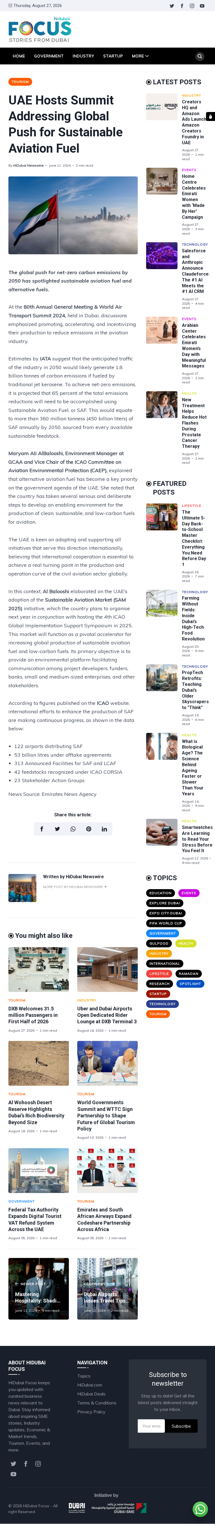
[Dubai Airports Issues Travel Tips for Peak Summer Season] (107, 1289)
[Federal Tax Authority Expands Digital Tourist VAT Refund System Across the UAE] (38, 1170)
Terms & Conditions (96, 1403)
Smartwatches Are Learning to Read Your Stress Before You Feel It (197, 839)
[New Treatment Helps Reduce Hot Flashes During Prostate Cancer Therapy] (164, 428)
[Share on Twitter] (57, 829)
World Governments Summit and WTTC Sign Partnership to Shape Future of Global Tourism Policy (106, 1115)
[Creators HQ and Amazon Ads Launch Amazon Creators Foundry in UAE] (164, 127)
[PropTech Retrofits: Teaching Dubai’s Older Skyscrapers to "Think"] (164, 695)
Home (19, 56)
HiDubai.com (89, 1385)
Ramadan (188, 973)
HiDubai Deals (91, 1394)
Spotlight (190, 984)
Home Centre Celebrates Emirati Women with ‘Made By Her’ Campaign (194, 197)
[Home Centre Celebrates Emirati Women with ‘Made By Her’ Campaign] (164, 202)
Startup (113, 56)
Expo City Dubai (165, 913)
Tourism (20, 82)
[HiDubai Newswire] (22, 900)
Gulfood (159, 943)
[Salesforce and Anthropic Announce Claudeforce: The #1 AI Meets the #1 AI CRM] (164, 276)
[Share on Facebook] (42, 829)
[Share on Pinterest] (89, 829)
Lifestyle (191, 506)
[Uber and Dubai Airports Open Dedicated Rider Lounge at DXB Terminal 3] (107, 969)
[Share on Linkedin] (104, 829)
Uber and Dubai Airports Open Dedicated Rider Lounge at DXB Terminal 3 (107, 1015)
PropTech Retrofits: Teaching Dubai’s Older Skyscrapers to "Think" (195, 690)
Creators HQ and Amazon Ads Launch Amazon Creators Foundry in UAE (194, 122)
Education (160, 893)
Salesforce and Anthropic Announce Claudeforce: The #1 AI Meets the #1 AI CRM (196, 271)
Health (189, 393)
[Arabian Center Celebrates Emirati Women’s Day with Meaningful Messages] (164, 351)
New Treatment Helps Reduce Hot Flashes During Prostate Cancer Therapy (194, 423)
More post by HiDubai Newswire (73, 887)
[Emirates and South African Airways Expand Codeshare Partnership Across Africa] (107, 1170)
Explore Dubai (164, 903)
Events (189, 170)
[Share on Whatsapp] (73, 829)
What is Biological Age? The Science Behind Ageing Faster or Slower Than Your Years (193, 767)
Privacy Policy (91, 1412)
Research (159, 984)
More (138, 56)
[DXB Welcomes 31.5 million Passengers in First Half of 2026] (38, 969)
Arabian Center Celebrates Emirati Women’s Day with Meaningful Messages (194, 346)
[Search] (199, 56)
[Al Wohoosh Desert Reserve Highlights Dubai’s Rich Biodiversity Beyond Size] (38, 1063)
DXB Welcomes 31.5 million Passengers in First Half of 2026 (33, 1015)
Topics (83, 1376)
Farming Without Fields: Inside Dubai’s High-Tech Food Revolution (193, 618)
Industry (83, 56)
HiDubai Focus (36, 1505)
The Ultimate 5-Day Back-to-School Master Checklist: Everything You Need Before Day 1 (194, 538)
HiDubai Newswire (28, 165)
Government (49, 56)
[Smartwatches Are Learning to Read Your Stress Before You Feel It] (164, 842)
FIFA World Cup (165, 923)
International (164, 963)
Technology (195, 244)
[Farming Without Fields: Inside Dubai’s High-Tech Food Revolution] (164, 624)
